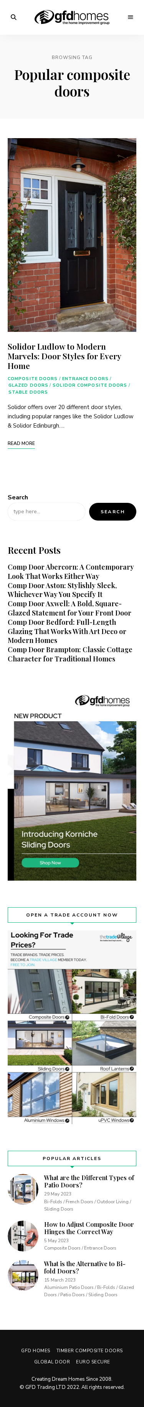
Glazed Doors (28, 385)
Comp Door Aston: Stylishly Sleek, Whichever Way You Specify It (62, 590)
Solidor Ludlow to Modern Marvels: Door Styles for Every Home (64, 356)
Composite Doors (33, 379)
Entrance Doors (85, 379)
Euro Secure (93, 1362)
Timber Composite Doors (89, 1351)
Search (18, 497)
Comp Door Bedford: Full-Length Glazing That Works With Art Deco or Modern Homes (67, 631)
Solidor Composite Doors (90, 385)
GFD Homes (35, 1351)
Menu (130, 17)
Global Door (52, 1362)
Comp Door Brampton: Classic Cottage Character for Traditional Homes (70, 654)
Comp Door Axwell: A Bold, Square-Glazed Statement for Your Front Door (69, 608)
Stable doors (28, 392)
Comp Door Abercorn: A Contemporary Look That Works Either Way (71, 571)
